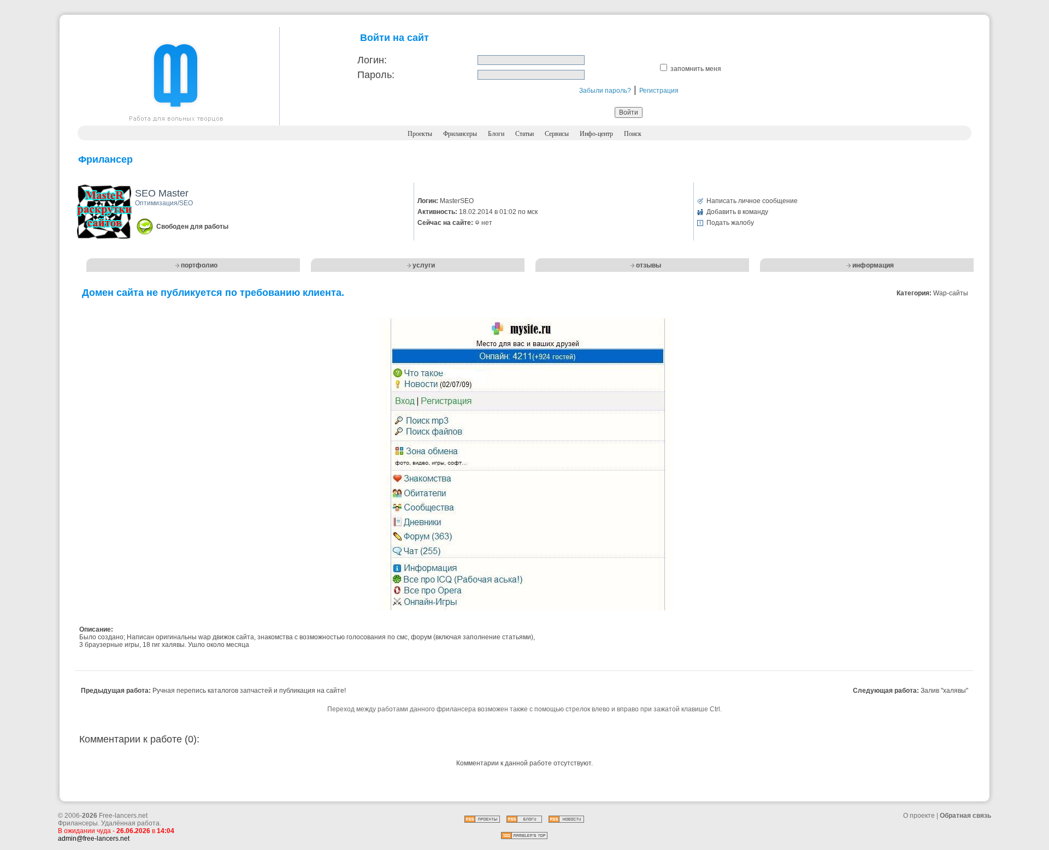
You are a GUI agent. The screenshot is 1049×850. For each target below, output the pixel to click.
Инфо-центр (596, 134)
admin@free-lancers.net (93, 838)
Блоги (496, 134)
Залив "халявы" (944, 690)
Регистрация (659, 90)
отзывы (648, 265)
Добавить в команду (737, 212)
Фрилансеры (460, 134)
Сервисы (557, 134)
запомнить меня (695, 69)
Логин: (372, 60)
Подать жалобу (730, 223)
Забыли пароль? (605, 90)
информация (873, 265)
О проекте (919, 815)
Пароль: (375, 74)
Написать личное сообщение (752, 201)
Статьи (524, 134)
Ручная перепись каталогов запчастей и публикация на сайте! (249, 690)
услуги (423, 265)
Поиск (632, 134)
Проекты (420, 134)
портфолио (199, 265)
